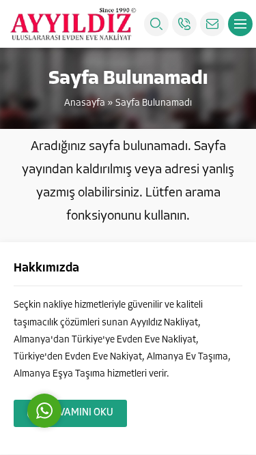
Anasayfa (84, 103)
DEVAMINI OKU (79, 413)
